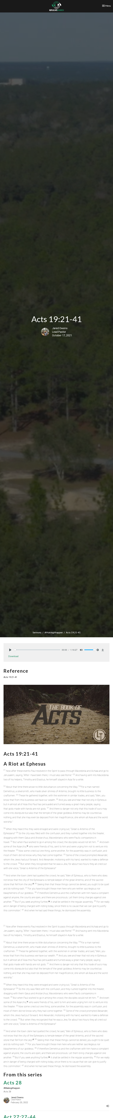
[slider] (37, 649)
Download (13, 656)
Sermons (37, 632)
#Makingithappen (54, 632)
